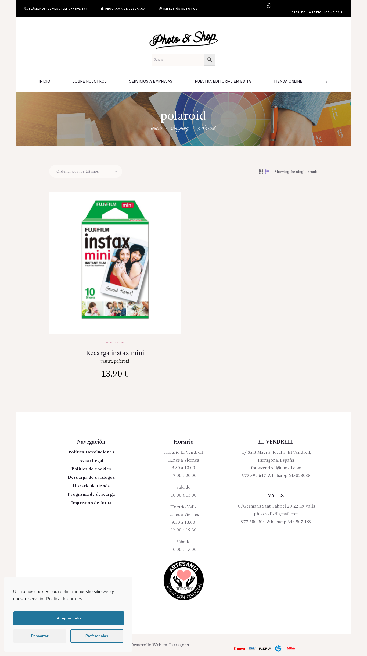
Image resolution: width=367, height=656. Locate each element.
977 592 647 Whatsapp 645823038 (276, 476)
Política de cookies (64, 599)
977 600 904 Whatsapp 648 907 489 (276, 522)
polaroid (121, 361)
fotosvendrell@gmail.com (276, 468)
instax (106, 361)
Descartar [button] (39, 636)
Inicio (156, 128)
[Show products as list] (267, 172)
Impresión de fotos (91, 503)
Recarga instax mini (115, 353)
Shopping (180, 128)
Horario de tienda (91, 486)
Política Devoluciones (91, 452)
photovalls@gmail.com (276, 514)
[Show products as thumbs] (261, 172)
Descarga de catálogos (91, 478)
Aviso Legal (91, 461)
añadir (118, 288)
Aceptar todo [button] (69, 618)
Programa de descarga (91, 494)
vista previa (118, 270)
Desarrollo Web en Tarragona (160, 645)
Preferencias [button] (96, 636)
